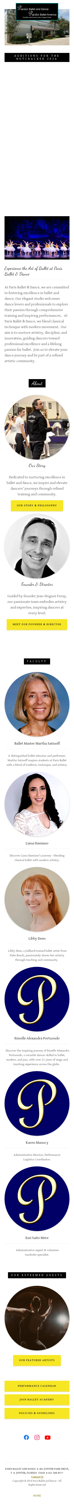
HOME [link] (37, 1495)
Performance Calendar (37, 1386)
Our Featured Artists (37, 1360)
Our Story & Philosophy (37, 505)
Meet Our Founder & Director (37, 624)
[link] (37, 4)
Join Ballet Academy (37, 1399)
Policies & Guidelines (37, 1413)
